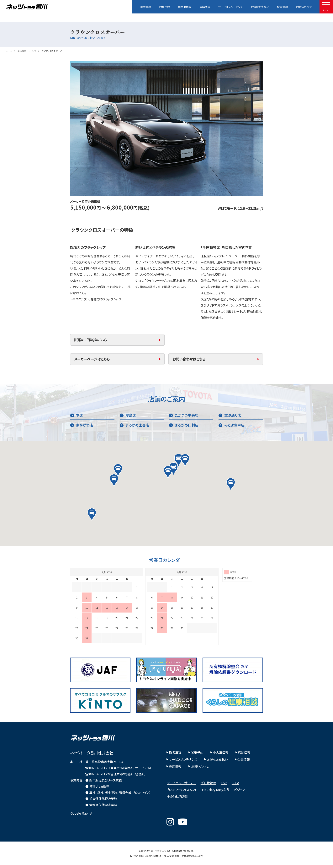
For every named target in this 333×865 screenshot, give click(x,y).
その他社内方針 (177, 796)
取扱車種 (145, 7)
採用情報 (282, 7)
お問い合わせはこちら (188, 359)
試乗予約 (164, 7)
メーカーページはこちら (92, 359)
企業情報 (243, 759)
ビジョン (239, 789)
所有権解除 (208, 783)
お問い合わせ (304, 7)
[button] (178, 460)
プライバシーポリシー (181, 783)
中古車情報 (184, 7)
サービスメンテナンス (230, 7)
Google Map (79, 813)
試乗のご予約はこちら (90, 339)
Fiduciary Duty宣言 (215, 789)
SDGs (235, 783)
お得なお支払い (260, 7)
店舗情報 (204, 7)
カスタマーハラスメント (182, 789)
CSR (224, 783)
